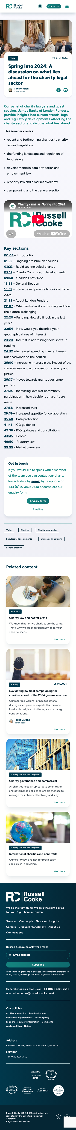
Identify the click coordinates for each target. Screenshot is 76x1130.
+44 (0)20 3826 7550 (55, 989)
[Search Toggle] (40, 6)
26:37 (8, 379)
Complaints (47, 1022)
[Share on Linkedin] (65, 90)
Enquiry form (38, 501)
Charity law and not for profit (25, 774)
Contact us (53, 6)
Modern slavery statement (19, 1017)
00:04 (9, 255)
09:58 (8, 278)
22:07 (8, 306)
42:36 (8, 430)
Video (9, 530)
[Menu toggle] (67, 6)
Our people (26, 921)
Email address (21, 954)
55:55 (8, 447)
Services (15, 611)
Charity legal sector (47, 530)
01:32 (8, 261)
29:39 (8, 413)
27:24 (8, 391)
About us (54, 926)
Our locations (14, 932)
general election (14, 547)
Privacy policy (42, 1017)
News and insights (47, 921)
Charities (25, 530)
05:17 (8, 272)
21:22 (8, 300)
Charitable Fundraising (51, 539)
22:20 (8, 317)
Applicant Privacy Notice (18, 1026)
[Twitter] (58, 1117)
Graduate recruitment (32, 926)
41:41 (8, 425)
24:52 (8, 351)
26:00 (8, 363)
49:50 (8, 442)
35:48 (8, 419)
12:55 (8, 283)
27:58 (8, 408)
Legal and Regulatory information (22, 1022)
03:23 (8, 267)
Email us (38, 509)
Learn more (59, 639)
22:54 (8, 329)
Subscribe (38, 964)
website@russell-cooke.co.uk (49, 974)
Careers (11, 926)
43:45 (8, 436)
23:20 (8, 340)
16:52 (8, 289)
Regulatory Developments (19, 539)
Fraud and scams (37, 1013)
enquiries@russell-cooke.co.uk (35, 993)
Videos (14, 684)
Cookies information (16, 1013)
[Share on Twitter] (58, 90)
